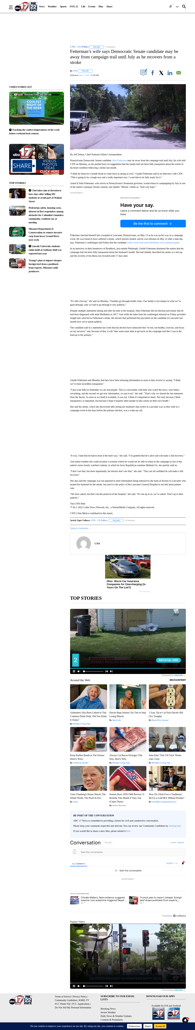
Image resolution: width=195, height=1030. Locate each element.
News (42, 6)
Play (101, 6)
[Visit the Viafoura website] (179, 915)
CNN (75, 71)
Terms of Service (63, 996)
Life (83, 6)
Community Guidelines (66, 1000)
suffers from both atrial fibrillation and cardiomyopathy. (153, 242)
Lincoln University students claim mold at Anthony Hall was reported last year (45, 250)
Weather (52, 6)
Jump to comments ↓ (80, 528)
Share (109, 6)
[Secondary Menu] (13, 6)
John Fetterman (119, 160)
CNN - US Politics (99, 520)
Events (91, 6)
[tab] (78, 863)
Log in (173, 842)
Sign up (181, 842)
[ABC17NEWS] (26, 6)
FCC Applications (81, 1004)
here (128, 831)
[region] (128, 879)
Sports (63, 6)
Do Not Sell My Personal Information (73, 1007)
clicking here (175, 826)
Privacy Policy (80, 996)
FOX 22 (74, 6)
